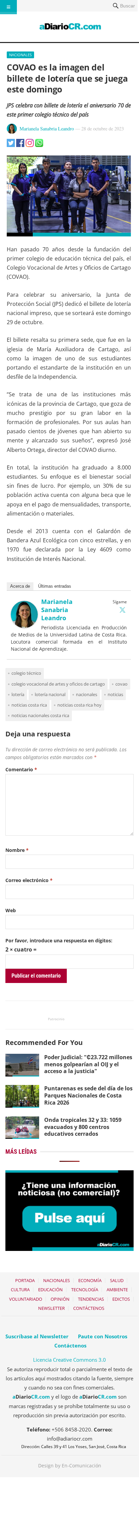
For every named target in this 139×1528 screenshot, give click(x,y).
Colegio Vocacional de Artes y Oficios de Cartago (58, 684)
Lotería (17, 694)
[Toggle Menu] (8, 7)
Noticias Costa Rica (29, 705)
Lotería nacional (50, 694)
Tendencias (91, 1299)
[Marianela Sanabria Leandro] (24, 626)
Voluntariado (25, 1299)
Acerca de (20, 586)
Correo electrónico (29, 880)
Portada (25, 1280)
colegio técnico (26, 673)
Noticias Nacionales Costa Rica (40, 715)
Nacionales (20, 54)
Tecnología (84, 1289)
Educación (50, 1289)
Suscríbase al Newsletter (36, 1336)
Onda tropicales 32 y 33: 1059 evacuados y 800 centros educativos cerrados (82, 1127)
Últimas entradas (54, 586)
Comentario (21, 769)
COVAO (121, 684)
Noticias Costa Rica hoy (79, 705)
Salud (116, 1280)
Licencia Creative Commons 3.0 (69, 1359)
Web (10, 910)
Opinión (60, 1299)
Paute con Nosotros (102, 1336)
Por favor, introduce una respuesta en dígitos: (58, 940)
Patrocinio (56, 1019)
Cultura (20, 1289)
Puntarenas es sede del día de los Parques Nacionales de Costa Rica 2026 (88, 1095)
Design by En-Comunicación (69, 1465)
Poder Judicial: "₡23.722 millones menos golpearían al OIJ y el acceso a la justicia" (88, 1064)
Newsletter (51, 1308)
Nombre (17, 850)
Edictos (121, 1299)
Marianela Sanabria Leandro (47, 128)
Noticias (115, 694)
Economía (90, 1280)
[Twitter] (122, 610)
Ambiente (117, 1289)
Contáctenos (88, 1308)
